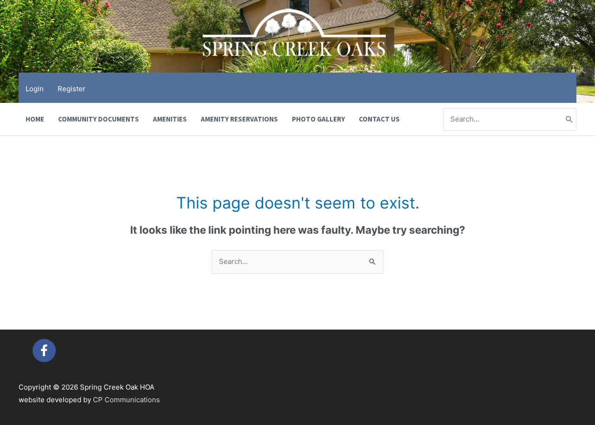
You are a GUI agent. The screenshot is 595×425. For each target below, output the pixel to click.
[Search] (569, 119)
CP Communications (126, 399)
